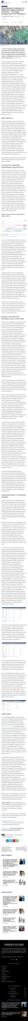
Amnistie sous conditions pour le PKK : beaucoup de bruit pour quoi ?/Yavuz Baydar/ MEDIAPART (10, 873)
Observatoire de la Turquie (8, 16)
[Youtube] (16, 959)
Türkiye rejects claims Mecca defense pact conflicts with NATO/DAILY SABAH (10, 882)
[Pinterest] (14, 840)
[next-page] (6, 935)
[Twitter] (10, 840)
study (18, 74)
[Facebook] (7, 840)
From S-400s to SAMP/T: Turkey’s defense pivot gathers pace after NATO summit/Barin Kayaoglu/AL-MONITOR (10, 929)
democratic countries (18, 834)
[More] (20, 22)
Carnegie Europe (17, 58)
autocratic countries (9, 834)
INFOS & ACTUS (4, 6)
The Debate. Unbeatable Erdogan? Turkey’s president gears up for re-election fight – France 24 (7, 849)
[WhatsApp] (17, 840)
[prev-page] (4, 935)
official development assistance (8, 836)
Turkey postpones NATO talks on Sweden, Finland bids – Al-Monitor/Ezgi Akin (21, 849)
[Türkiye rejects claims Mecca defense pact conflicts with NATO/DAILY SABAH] (22, 882)
